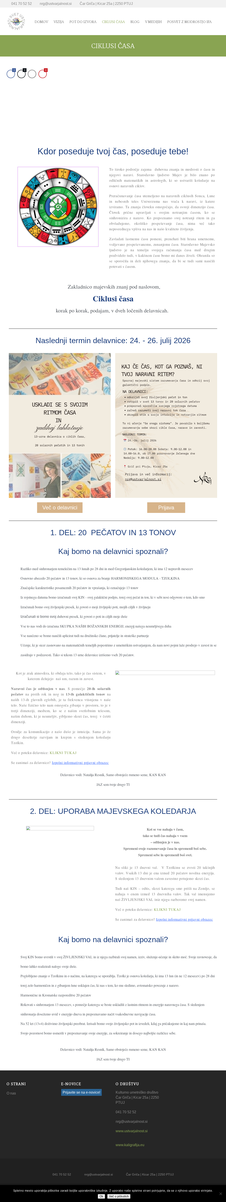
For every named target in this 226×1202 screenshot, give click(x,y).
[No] (220, 1193)
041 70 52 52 (21, 4)
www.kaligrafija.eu (130, 1145)
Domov (41, 22)
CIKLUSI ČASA (113, 22)
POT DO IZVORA (83, 22)
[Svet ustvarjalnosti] (16, 21)
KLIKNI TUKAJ (63, 752)
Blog (134, 22)
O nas (11, 1093)
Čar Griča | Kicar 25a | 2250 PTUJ (106, 4)
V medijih (153, 22)
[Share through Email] (32, 74)
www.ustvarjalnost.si (132, 1131)
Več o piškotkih (119, 1196)
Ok (101, 1196)
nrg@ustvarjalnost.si (56, 4)
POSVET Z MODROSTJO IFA (189, 22)
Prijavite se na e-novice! (81, 1092)
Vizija (59, 22)
